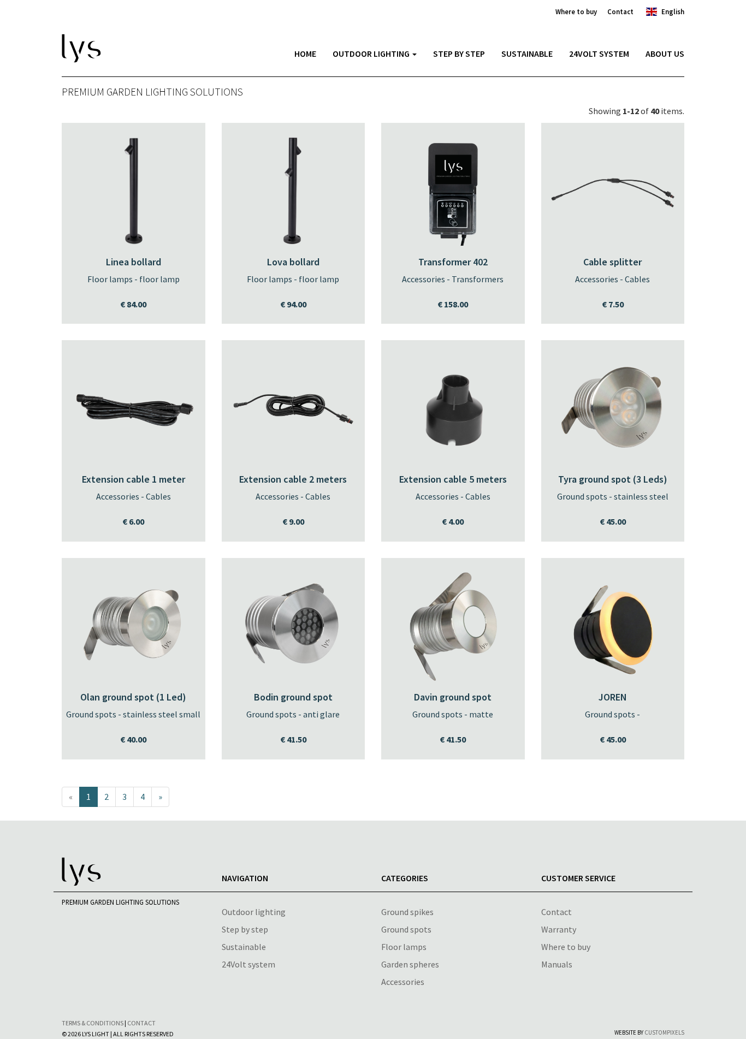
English (672, 11)
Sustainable (527, 53)
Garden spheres (410, 964)
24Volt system (248, 964)
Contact (620, 11)
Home (305, 53)
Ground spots (406, 929)
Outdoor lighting (372, 53)
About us (665, 53)
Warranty (558, 929)
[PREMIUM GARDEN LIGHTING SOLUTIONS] (152, 37)
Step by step (459, 53)
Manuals (556, 964)
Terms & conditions (92, 1023)
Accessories (402, 981)
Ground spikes (407, 911)
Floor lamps (404, 946)
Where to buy (576, 11)
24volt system (599, 53)
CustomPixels (664, 1032)
